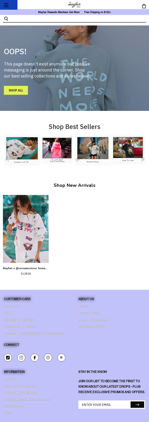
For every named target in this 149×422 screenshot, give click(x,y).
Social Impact (14, 406)
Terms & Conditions (93, 320)
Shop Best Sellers (74, 126)
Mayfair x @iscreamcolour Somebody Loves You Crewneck (26, 268)
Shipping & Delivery (19, 320)
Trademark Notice (91, 326)
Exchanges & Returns (20, 326)
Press (8, 413)
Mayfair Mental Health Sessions (27, 399)
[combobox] (77, 18)
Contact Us (12, 306)
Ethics (83, 306)
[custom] (8, 358)
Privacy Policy (89, 313)
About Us (11, 379)
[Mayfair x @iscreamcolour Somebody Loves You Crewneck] (26, 229)
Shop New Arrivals (74, 185)
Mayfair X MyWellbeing (21, 393)
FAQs (8, 313)
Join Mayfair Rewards (20, 386)
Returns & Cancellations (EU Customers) (34, 333)
